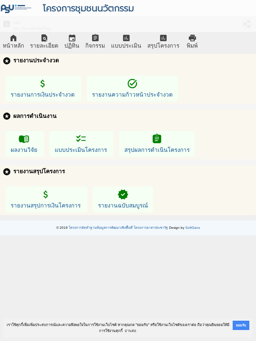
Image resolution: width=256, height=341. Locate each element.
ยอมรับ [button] (241, 325)
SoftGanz (192, 227)
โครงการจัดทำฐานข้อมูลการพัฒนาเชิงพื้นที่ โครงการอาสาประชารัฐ (118, 227)
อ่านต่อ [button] (130, 331)
